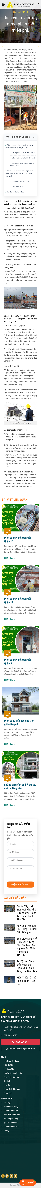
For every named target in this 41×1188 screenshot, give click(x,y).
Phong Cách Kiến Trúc (12, 1089)
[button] (3, 4)
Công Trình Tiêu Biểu (11, 1077)
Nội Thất (7, 1081)
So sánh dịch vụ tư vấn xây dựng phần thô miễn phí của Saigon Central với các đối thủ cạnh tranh (19, 173)
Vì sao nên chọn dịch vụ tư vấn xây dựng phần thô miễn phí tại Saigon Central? (19, 146)
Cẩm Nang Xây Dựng (11, 1061)
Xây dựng (22, 12)
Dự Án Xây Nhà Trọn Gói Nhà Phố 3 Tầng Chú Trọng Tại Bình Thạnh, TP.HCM (26, 913)
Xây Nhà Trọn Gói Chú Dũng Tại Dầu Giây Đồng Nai (27, 929)
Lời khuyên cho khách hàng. (16, 192)
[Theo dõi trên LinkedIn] (15, 1176)
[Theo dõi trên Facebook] (3, 1176)
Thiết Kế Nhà (8, 1065)
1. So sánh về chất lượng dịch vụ (21, 181)
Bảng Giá (7, 1085)
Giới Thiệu (7, 1103)
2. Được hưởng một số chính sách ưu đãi (23, 158)
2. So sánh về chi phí (17, 186)
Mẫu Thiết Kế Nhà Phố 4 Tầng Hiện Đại (26, 981)
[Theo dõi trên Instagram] (7, 1176)
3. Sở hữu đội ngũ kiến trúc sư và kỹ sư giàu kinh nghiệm (22, 164)
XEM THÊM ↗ (10, 558)
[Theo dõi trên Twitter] (11, 1176)
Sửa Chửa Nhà (9, 1069)
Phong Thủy (8, 1093)
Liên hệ (6, 1131)
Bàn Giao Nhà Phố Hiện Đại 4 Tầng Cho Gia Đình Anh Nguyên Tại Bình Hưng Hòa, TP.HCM (27, 947)
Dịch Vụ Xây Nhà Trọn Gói (13, 1073)
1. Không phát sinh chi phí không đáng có (23, 153)
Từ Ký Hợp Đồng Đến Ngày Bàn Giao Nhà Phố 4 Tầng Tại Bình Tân (27, 966)
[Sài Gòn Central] (20, 4)
